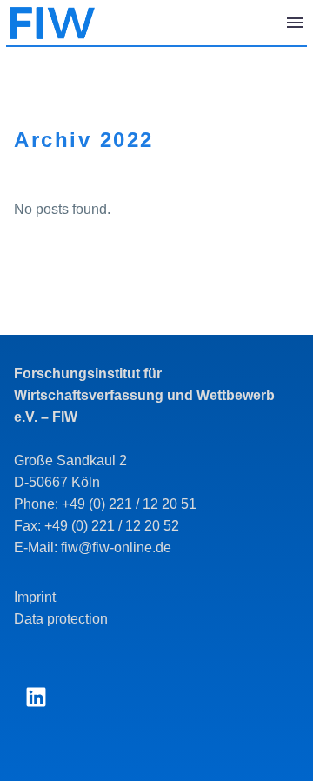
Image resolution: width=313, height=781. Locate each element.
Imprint (35, 597)
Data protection (61, 618)
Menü (295, 23)
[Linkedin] (35, 697)
